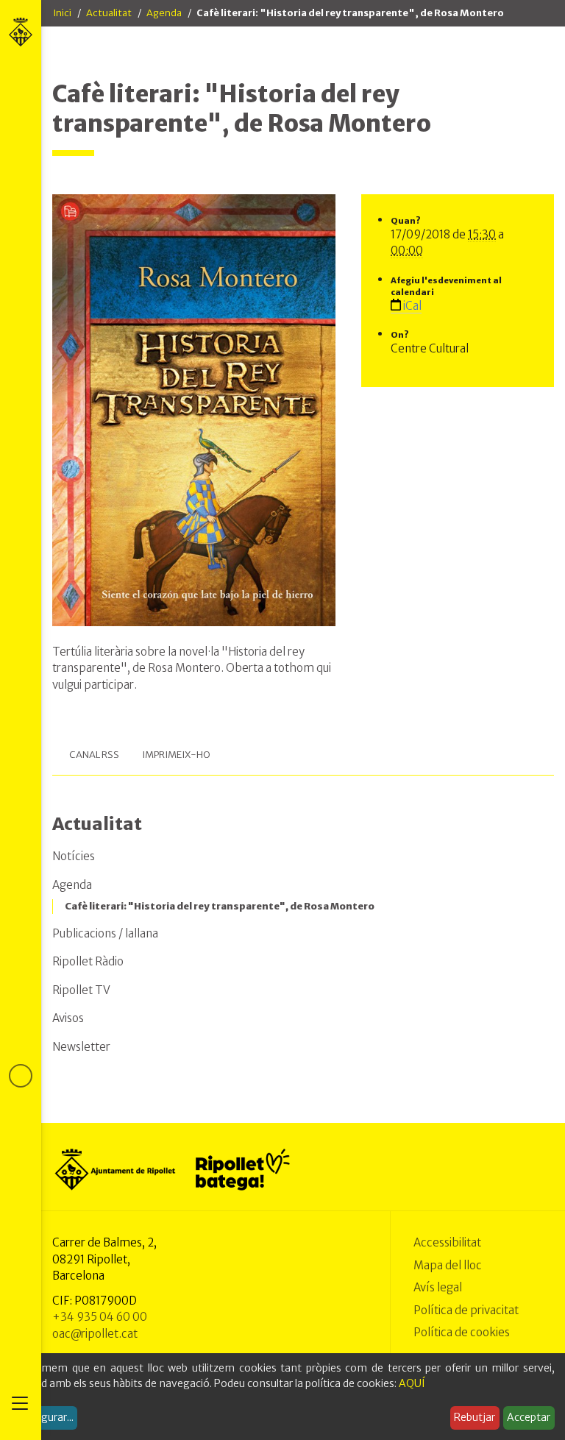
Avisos (68, 1018)
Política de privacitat (466, 1310)
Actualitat (109, 13)
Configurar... (44, 1417)
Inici (62, 13)
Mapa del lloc (447, 1265)
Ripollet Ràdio (88, 961)
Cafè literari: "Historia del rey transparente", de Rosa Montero (219, 906)
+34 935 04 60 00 (99, 1317)
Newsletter (81, 1047)
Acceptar (528, 1417)
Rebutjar (474, 1417)
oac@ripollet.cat (95, 1334)
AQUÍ (412, 1383)
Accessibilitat (447, 1242)
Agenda (164, 13)
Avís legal (437, 1287)
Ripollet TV (81, 990)
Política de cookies (461, 1332)
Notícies (73, 856)
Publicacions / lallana (105, 933)
